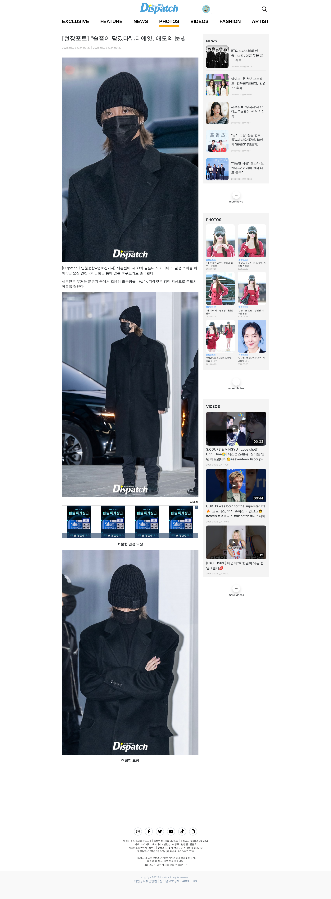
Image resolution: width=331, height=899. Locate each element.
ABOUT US (189, 881)
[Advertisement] (129, 790)
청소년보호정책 (170, 881)
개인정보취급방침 (145, 881)
